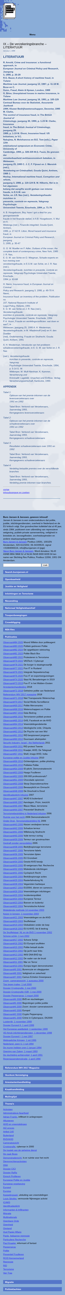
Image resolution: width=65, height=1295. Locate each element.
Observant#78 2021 (13, 664)
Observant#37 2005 (13, 850)
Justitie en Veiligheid (16, 586)
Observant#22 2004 (13, 906)
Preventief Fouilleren (13, 1254)
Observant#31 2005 (13, 873)
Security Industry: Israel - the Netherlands (24, 742)
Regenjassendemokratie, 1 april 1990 (22, 1059)
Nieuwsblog (11, 601)
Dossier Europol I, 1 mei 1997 (18, 1036)
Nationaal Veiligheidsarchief (20, 608)
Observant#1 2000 (12, 1018)
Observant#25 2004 (13, 895)
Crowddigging (12, 622)
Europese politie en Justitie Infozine (20, 757)
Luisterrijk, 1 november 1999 (17, 1021)
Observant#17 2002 (13, 940)
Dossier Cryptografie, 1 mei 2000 (19, 988)
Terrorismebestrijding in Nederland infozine (24, 813)
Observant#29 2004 (13, 880)
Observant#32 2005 (13, 869)
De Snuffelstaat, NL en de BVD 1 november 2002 (27, 932)
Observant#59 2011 (13, 746)
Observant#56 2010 (13, 761)
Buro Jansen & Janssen (15, 542)
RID (5, 1265)
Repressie (8, 1261)
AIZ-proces (8, 1128)
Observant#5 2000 (12, 1003)
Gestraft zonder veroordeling (17, 843)
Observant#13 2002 (13, 954)
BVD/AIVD (8, 1139)
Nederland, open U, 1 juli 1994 (18, 1044)
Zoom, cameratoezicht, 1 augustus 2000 (23, 980)
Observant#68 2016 (13, 709)
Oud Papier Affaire (12, 1232)
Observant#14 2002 (13, 951)
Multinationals (10, 1217)
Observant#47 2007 (13, 798)
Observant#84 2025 (13, 642)
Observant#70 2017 (13, 702)
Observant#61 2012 (13, 735)
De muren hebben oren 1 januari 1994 (22, 1047)
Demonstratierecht (12, 1157)
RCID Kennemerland (13, 1258)
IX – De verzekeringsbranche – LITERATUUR (25, 45)
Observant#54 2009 (13, 768)
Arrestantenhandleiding (14, 687)
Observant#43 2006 (13, 824)
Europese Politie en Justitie (16, 1180)
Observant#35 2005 (13, 858)
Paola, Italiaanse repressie (16, 1235)
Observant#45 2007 (13, 806)
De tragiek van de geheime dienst (20, 1150)
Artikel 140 (8, 1131)
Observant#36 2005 (13, 854)
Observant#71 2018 (13, 698)
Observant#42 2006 (13, 828)
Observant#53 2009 (13, 772)
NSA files (10, 629)
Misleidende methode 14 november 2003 (23, 910)
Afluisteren (8, 1120)
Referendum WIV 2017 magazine (19, 694)
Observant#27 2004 (13, 887)
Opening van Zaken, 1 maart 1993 (20, 1051)
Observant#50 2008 (13, 783)
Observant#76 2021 (13, 672)
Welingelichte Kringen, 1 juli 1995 (19, 1040)
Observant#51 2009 (13, 780)
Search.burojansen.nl (16, 572)
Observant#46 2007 (13, 802)
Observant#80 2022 (13, 657)
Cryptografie (9, 1146)
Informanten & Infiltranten (16, 1209)
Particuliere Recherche (14, 1239)
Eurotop (7, 1191)
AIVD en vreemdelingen (15, 1124)
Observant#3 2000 (12, 1010)
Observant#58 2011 (13, 750)
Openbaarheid (12, 579)
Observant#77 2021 (13, 668)
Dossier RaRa (10, 1172)
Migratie (7, 1213)
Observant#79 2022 (13, 661)
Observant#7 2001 (12, 977)
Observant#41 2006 (13, 832)
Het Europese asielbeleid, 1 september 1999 (25, 1029)
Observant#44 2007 (13, 809)
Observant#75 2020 (13, 676)
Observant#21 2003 (13, 917)
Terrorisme (8, 1269)
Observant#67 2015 (13, 713)
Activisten (8, 1109)
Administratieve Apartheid (16, 1113)
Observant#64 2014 (13, 724)
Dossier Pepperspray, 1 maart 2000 (21, 995)
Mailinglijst (11, 1096)
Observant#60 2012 (13, 739)
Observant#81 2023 (13, 653)
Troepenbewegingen (16, 615)
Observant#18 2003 (13, 928)
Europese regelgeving (14, 1183)
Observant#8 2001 (12, 973)
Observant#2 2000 (12, 1014)
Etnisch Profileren (12, 1176)
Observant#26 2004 (13, 891)
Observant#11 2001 (13, 962)
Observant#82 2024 (13, 649)
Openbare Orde (11, 1221)
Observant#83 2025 (13, 646)
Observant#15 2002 (13, 947)
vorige (6, 489)
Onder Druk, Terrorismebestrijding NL (21, 821)
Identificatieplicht (11, 1206)
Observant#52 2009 (13, 776)
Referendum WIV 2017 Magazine (22, 1068)
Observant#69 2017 (13, 705)
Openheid (8, 1224)
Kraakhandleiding (14, 1089)
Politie (6, 1250)
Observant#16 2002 (13, 943)
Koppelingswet (10, 1195)
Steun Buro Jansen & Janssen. (18, 551)
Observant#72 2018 (13, 690)
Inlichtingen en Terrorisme (19, 593)
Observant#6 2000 (12, 999)
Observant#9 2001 (12, 969)
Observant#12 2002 (13, 958)
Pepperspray (9, 1247)
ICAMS (6, 1202)
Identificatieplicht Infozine (15, 795)
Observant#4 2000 (12, 1006)
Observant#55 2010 (13, 765)
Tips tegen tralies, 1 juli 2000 (17, 984)
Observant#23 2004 (13, 902)
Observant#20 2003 (13, 921)
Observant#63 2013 (13, 728)
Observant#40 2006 (13, 835)
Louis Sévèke (10, 1198)
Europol (7, 1187)
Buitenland (8, 1135)
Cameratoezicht (11, 1143)
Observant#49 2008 (13, 787)
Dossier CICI (9, 1169)
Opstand (7, 1228)
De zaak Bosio (10, 1154)
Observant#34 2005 (13, 861)
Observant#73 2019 (13, 683)
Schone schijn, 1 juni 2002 (16, 936)
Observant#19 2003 (13, 925)
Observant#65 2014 (13, 720)
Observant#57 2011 (13, 754)
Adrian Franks (10, 1117)
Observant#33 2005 (13, 865)
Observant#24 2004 (13, 899)
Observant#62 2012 (13, 731)
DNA (5, 1165)
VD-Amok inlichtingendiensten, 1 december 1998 (27, 1033)
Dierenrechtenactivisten (15, 1161)
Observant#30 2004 (13, 876)
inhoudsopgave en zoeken (16, 492)
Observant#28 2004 (13, 884)
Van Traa (7, 1273)
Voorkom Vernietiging (16, 1075)
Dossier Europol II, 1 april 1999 (18, 1025)
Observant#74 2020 (13, 679)
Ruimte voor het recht (14, 817)
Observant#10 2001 (13, 966)
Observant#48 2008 (13, 791)
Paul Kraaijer (9, 1243)
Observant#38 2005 (13, 847)
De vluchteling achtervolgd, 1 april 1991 (23, 1055)
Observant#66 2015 (13, 716)
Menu (32, 34)
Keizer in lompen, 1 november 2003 (21, 914)
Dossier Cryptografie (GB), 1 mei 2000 (22, 992)
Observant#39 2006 (13, 839)
